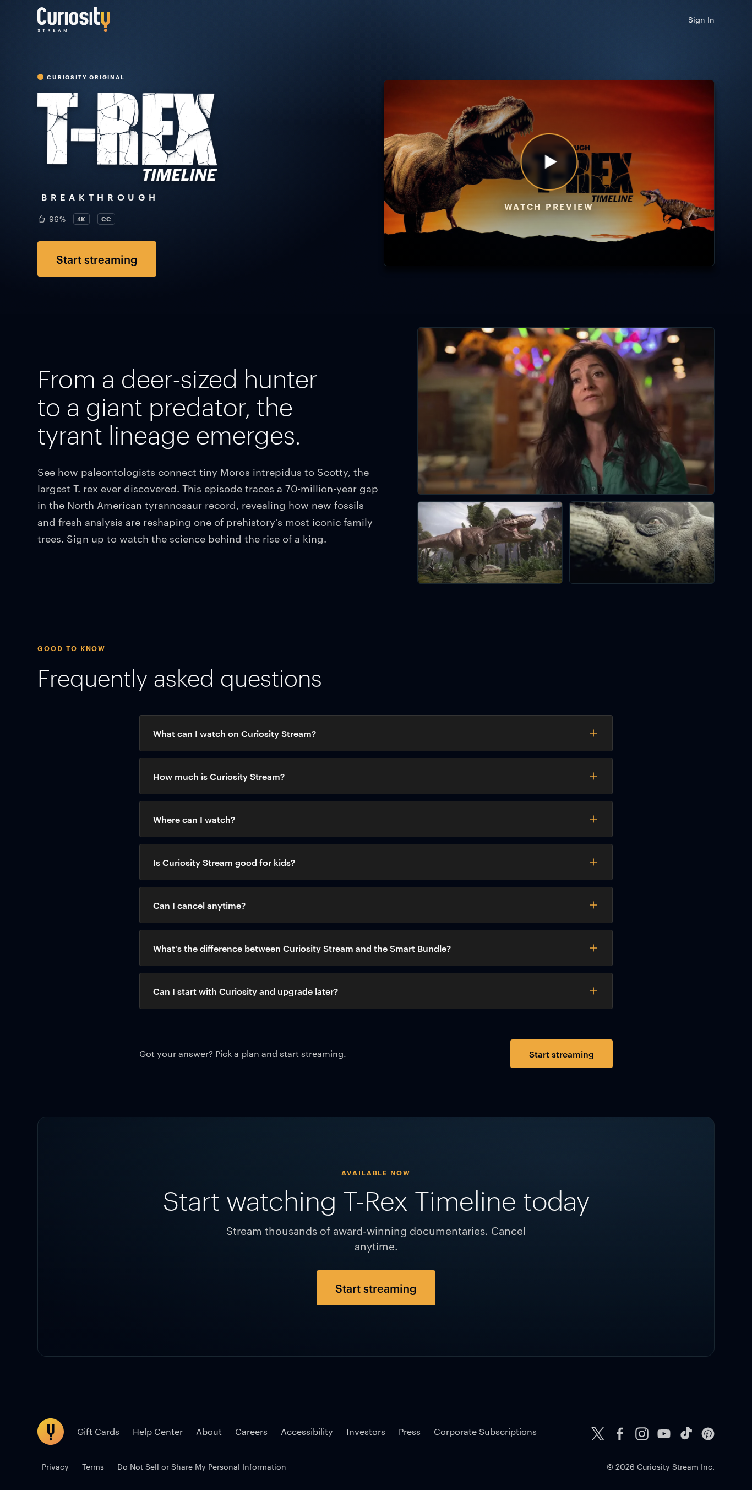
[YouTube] (664, 1434)
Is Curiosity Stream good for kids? (224, 862)
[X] (598, 1434)
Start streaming (97, 259)
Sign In (701, 19)
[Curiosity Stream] (73, 19)
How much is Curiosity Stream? (219, 776)
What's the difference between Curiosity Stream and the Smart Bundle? (302, 948)
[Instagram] (642, 1434)
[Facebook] (620, 1434)
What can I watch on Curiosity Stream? (234, 733)
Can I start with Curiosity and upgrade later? (245, 991)
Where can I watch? (194, 819)
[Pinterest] (708, 1434)
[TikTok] (686, 1434)
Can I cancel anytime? (199, 905)
